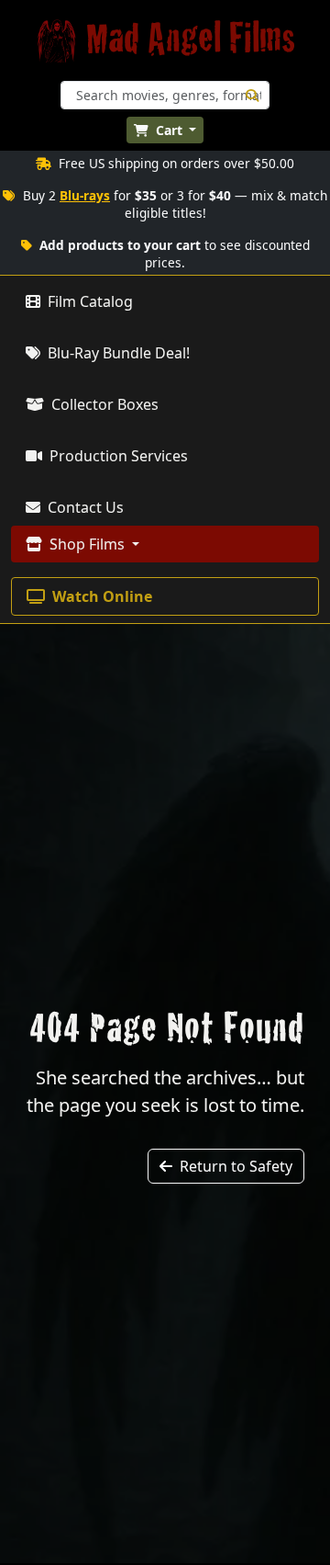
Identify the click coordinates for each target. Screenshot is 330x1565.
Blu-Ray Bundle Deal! (117, 353)
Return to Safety (234, 1166)
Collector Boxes (103, 404)
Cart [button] (169, 130)
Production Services (117, 456)
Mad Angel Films (190, 40)
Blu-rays (85, 195)
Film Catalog (88, 301)
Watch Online (100, 596)
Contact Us (84, 507)
